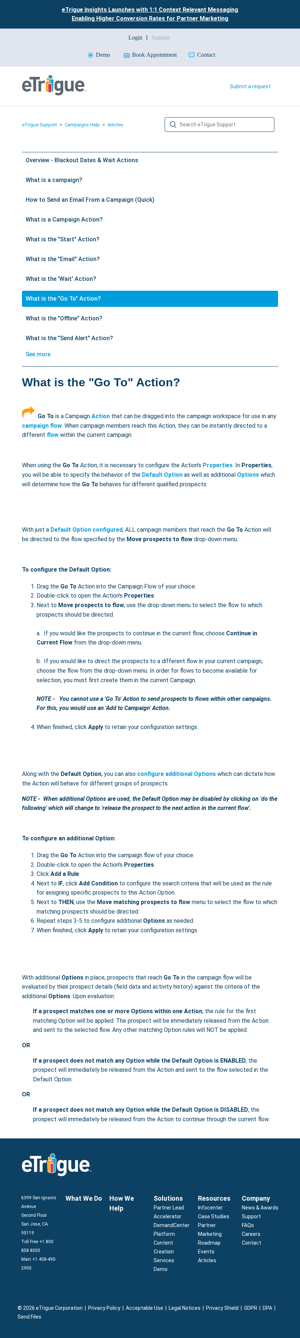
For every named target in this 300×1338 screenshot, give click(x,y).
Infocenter (210, 1208)
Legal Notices (184, 1308)
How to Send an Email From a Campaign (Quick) (90, 199)
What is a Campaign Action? (64, 219)
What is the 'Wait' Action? (61, 278)
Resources (214, 1198)
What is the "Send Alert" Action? (69, 338)
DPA (267, 1308)
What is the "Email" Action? (63, 259)
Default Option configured (86, 529)
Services (164, 1260)
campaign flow (42, 425)
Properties (218, 465)
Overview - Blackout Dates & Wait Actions (82, 160)
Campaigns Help (82, 124)
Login (135, 37)
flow (53, 434)
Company (256, 1198)
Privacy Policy (104, 1308)
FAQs (248, 1225)
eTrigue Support (39, 124)
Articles (115, 124)
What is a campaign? (54, 179)
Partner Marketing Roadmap (210, 1234)
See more (38, 354)
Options (248, 474)
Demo (161, 1269)
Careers (251, 1234)
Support (251, 1216)
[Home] (54, 93)
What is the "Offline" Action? (64, 318)
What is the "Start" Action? (63, 239)
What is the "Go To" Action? (63, 298)
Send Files (29, 1317)
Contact (251, 1243)
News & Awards (260, 1208)
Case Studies (213, 1216)
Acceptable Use (144, 1308)
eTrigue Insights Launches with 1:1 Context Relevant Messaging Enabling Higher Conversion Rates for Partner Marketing (150, 14)
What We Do (83, 1198)
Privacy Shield (222, 1308)
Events (206, 1252)
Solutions (168, 1198)
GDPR (250, 1308)
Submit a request (250, 86)
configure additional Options (176, 773)
